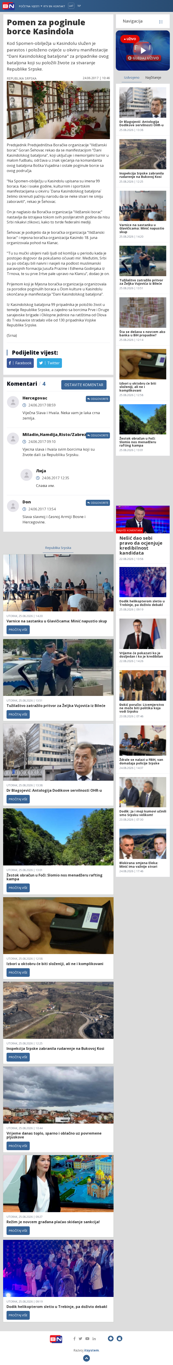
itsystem (91, 1350)
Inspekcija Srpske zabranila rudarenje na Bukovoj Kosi (55, 1048)
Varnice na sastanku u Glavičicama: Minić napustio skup (57, 621)
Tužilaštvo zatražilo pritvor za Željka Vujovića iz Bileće (56, 705)
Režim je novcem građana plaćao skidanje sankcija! (53, 1221)
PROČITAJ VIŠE (18, 630)
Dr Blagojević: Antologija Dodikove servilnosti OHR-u (54, 790)
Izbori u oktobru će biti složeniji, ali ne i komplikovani (55, 963)
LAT (71, 5)
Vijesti (36, 6)
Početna (24, 6)
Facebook (23, 362)
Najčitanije (153, 77)
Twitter (53, 362)
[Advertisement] (143, 480)
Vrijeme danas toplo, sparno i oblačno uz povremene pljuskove (54, 1135)
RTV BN (47, 6)
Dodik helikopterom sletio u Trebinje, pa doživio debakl (57, 1306)
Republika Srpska (58, 547)
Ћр (79, 5)
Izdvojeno (131, 77)
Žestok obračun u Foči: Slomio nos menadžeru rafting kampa (54, 877)
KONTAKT (59, 6)
